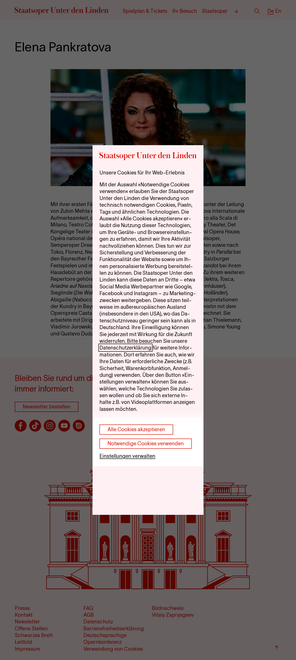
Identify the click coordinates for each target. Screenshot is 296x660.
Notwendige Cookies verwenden (145, 443)
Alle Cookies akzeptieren (136, 429)
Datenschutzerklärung (125, 348)
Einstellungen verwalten (127, 456)
